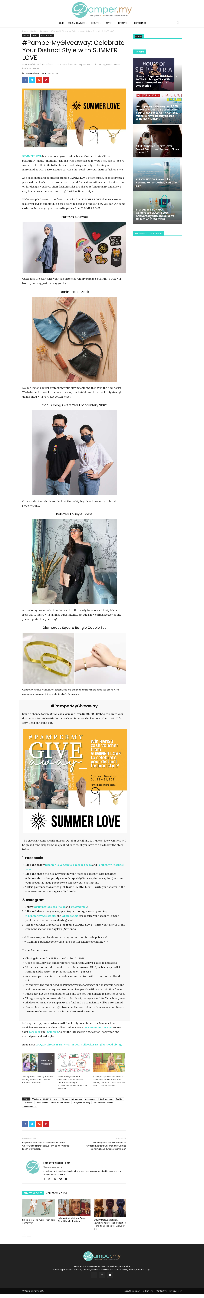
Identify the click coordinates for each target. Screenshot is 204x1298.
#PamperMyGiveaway (72, 1099)
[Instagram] (56, 1179)
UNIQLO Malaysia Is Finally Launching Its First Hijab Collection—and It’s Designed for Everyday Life (110, 1224)
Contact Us (161, 1291)
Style (109, 23)
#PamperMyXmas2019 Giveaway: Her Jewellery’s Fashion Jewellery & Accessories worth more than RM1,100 (72, 1082)
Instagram (52, 1031)
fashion (119, 1099)
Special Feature (76, 23)
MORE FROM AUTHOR (56, 1193)
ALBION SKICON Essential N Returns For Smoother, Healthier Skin (157, 183)
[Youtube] (67, 1179)
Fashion (44, 31)
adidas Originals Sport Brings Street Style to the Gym (72, 1219)
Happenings (140, 23)
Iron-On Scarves (74, 216)
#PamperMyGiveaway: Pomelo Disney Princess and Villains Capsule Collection (37, 1079)
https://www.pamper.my (53, 1167)
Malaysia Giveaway (81, 1102)
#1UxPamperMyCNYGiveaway (45, 1099)
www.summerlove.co (98, 1027)
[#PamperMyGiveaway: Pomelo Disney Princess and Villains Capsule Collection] (38, 1062)
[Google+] (50, 1179)
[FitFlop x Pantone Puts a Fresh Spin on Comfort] (38, 1208)
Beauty (95, 23)
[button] (178, 23)
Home (61, 23)
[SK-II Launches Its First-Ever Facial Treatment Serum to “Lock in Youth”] (157, 141)
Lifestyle (123, 23)
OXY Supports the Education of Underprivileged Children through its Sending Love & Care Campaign (106, 1145)
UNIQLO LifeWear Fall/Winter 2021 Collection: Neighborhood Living (78, 1044)
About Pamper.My (132, 1291)
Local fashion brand (60, 1102)
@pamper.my (79, 906)
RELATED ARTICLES (33, 1193)
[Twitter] (61, 1179)
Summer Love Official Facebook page (68, 864)
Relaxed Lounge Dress (74, 514)
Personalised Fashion (103, 1102)
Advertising (148, 1291)
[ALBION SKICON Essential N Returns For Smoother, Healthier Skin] (157, 174)
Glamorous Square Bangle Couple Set (74, 627)
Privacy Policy (176, 1291)
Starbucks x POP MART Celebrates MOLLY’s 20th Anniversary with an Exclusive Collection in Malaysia (155, 214)
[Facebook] (45, 1179)
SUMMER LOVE (30, 1106)
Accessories (90, 1099)
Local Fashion (42, 1102)
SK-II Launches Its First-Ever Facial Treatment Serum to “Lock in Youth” (157, 149)
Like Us (138, 36)
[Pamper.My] (102, 10)
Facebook (34, 1031)
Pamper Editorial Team (35, 73)
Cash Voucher (106, 1099)
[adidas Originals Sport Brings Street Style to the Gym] (74, 1207)
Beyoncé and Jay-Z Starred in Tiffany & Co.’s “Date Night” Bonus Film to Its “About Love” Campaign (45, 1145)
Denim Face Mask (74, 291)
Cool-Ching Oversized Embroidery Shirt (74, 405)
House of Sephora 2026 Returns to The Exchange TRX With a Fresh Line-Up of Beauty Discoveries (156, 80)
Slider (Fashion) (47, 35)
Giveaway (28, 1102)
